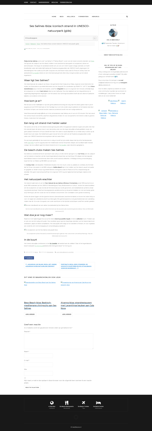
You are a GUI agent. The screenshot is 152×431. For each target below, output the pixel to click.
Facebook (30, 257)
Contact (33, 2)
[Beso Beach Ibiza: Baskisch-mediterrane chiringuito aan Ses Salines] (41, 290)
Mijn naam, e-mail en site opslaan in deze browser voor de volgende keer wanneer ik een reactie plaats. (57, 382)
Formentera (83, 16)
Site (25, 369)
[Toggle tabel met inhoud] (94, 38)
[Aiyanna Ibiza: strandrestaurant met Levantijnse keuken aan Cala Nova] (78, 290)
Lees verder (30, 314)
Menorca (95, 16)
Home (26, 2)
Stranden (50, 252)
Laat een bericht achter (65, 252)
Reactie (27, 331)
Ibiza (62, 16)
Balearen (33, 44)
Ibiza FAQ (54, 2)
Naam (26, 351)
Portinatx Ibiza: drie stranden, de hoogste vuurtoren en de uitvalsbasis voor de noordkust (76, 266)
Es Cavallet (35, 73)
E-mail (26, 360)
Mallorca (71, 16)
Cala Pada (31, 142)
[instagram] (76, 417)
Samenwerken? (44, 2)
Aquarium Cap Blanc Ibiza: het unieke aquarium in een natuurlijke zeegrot (41, 265)
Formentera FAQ (66, 2)
